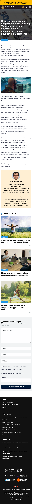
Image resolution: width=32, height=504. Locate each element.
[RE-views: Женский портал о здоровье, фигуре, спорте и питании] (16, 292)
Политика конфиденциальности (10, 404)
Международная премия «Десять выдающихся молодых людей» (15, 274)
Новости (5, 39)
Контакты (4, 407)
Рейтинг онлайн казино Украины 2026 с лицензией (14, 417)
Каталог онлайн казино (8, 422)
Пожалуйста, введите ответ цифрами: (12, 373)
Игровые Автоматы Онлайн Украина (11, 432)
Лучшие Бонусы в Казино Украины (11, 424)
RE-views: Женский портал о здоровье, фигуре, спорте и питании (13, 307)
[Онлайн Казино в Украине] (8, 7)
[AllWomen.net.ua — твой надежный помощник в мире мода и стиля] (16, 227)
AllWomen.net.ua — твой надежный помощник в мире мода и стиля (15, 242)
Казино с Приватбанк (7, 427)
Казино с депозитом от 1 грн (9, 434)
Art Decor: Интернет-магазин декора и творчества (12, 457)
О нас (3, 409)
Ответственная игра (7, 402)
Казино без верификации (8, 429)
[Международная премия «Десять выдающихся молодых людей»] (16, 260)
